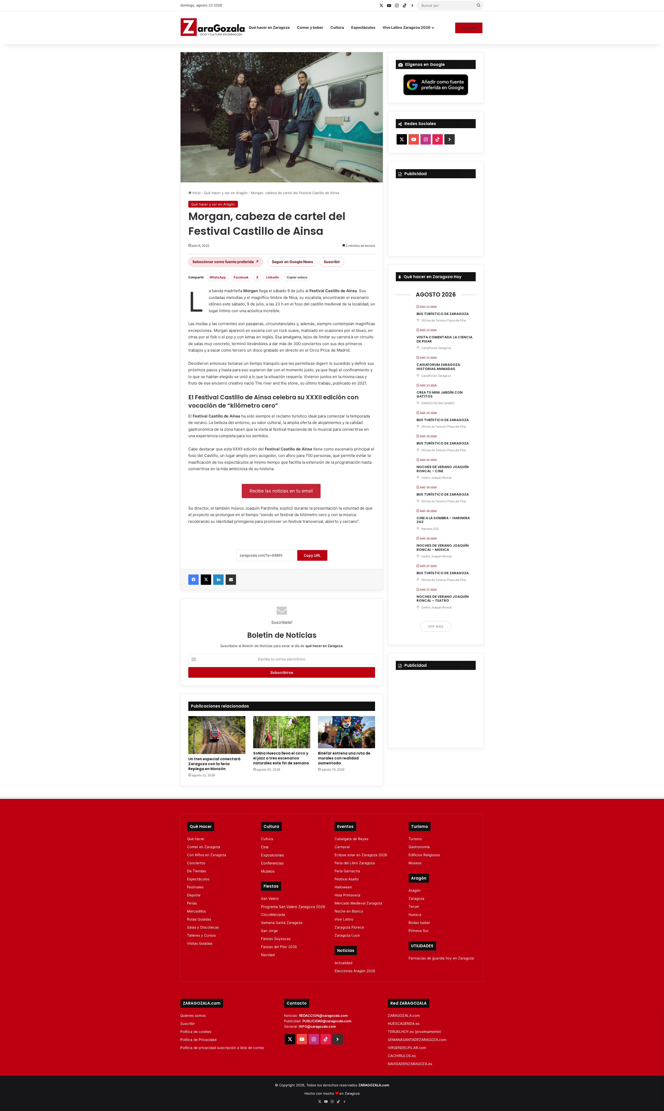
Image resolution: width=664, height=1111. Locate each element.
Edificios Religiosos (424, 855)
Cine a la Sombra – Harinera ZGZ (443, 520)
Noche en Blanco (349, 911)
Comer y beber (310, 27)
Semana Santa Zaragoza (281, 923)
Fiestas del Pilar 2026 (279, 947)
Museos (267, 871)
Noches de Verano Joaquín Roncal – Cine (443, 469)
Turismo (415, 839)
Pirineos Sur (418, 931)
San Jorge (269, 931)
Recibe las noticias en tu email (281, 490)
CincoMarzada (273, 915)
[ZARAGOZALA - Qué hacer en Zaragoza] (212, 27)
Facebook (241, 277)
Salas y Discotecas (203, 927)
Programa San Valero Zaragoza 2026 (293, 906)
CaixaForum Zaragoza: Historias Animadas (439, 366)
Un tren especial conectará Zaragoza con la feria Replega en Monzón (214, 763)
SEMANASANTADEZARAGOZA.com (417, 1040)
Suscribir (469, 28)
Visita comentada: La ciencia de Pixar (444, 339)
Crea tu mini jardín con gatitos (440, 394)
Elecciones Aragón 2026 (355, 971)
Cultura (337, 27)
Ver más (436, 626)
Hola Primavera (347, 895)
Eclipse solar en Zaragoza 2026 (361, 855)
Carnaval (342, 847)
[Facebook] (193, 579)
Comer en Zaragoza (203, 847)
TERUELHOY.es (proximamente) (414, 1032)
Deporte (193, 895)
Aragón (414, 890)
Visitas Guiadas (199, 943)
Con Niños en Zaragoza (206, 855)
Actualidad (343, 963)
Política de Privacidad (198, 1040)
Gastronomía (419, 847)
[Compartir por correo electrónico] (231, 579)
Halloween (343, 887)
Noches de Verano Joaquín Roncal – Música (443, 547)
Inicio (196, 193)
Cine (264, 847)
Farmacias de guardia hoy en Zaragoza (441, 958)
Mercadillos (196, 911)
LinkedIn (272, 277)
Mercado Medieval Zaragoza (358, 903)
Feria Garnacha (347, 871)
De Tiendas (196, 871)
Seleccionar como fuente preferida (225, 261)
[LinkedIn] (218, 579)
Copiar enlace (297, 277)
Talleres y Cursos (201, 935)
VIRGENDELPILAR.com (407, 1048)
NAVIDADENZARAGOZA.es (410, 1064)
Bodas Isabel (419, 923)
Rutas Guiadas (199, 919)
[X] (206, 579)
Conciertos (196, 863)
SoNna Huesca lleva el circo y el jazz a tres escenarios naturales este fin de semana (281, 758)
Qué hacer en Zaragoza (269, 27)
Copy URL (312, 555)
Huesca (415, 915)
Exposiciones (272, 855)
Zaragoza (416, 898)
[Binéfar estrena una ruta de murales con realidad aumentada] (346, 732)
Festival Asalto (347, 879)
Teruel (414, 906)
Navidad (268, 955)
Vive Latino (344, 919)
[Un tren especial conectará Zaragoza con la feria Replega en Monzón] (216, 735)
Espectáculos (363, 27)
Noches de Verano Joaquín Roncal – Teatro (443, 598)
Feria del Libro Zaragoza (355, 863)
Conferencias (272, 863)
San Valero (270, 898)
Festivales (195, 887)
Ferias (192, 903)
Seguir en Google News (292, 261)
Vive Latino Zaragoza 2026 (406, 27)
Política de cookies (195, 1032)
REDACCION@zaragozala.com (323, 1015)
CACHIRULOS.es (402, 1056)
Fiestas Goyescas (275, 939)
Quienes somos (193, 1015)
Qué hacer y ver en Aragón (226, 193)
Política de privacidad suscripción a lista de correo (222, 1048)
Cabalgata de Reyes (351, 839)
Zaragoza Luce (347, 935)
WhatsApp (218, 277)
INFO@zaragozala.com (317, 1026)
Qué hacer (195, 839)
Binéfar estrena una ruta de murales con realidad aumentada (344, 758)
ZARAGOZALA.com (404, 1015)
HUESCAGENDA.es (403, 1023)
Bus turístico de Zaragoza (443, 313)
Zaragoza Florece (349, 927)
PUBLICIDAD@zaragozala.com (326, 1021)
